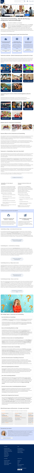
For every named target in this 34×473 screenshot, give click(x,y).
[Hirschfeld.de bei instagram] (19, 469)
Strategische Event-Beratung (8, 451)
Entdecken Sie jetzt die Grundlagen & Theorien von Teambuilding (17, 240)
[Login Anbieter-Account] (33, 1)
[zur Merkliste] (29, 1)
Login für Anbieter (6, 464)
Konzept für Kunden (7, 448)
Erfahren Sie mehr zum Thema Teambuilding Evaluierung (17, 275)
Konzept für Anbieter (7, 460)
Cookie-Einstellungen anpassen (21, 468)
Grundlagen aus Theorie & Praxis (17, 177)
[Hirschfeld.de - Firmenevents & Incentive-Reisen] (2, 2)
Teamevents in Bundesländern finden (28, 50)
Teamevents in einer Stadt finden (5, 51)
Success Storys (6, 452)
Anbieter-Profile (6, 453)
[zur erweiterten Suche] (27, 1)
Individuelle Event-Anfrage (7, 449)
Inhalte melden (19, 465)
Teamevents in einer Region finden (17, 51)
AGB (18, 463)
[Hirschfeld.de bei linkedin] (21, 469)
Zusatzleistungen (6, 455)
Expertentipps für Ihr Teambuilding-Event (17, 291)
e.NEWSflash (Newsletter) (21, 449)
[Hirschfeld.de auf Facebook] (18, 469)
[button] (32, 128)
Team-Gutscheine (19, 451)
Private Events (6, 456)
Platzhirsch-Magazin (20, 452)
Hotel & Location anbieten (7, 463)
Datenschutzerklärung (20, 464)
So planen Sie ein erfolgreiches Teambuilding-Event (17, 259)
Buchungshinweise (20, 448)
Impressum (19, 460)
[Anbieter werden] (31, 1)
